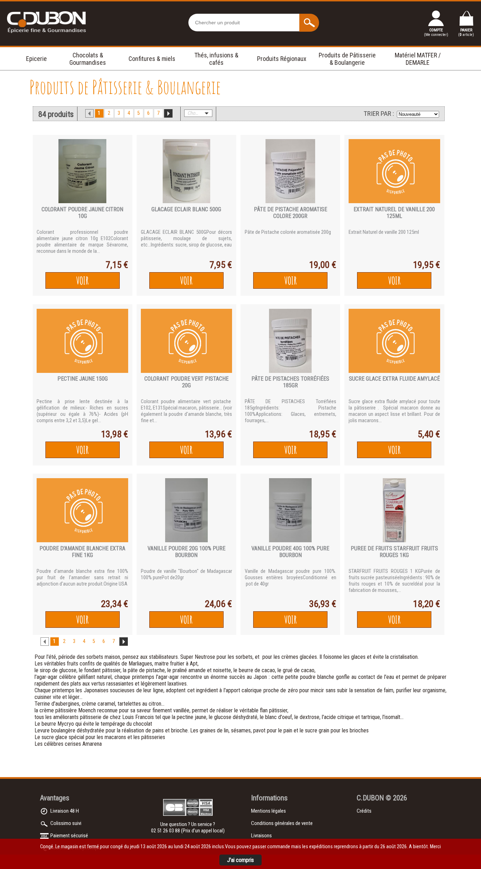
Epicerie (36, 58)
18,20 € (426, 603)
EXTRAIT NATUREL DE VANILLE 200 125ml (394, 212)
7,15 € (117, 264)
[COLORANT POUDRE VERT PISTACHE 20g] (186, 341)
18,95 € (322, 434)
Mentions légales (268, 811)
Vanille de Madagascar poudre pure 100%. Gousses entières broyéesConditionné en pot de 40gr (290, 577)
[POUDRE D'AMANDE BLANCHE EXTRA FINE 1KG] (82, 510)
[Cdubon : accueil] (46, 33)
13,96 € (218, 434)
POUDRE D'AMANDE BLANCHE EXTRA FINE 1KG (82, 551)
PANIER (466, 32)
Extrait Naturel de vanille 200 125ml (384, 232)
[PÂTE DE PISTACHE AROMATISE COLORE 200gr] (290, 171)
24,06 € (218, 603)
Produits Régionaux (281, 58)
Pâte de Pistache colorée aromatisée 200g (288, 232)
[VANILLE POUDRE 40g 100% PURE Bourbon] (290, 510)
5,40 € (429, 434)
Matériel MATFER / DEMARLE (418, 58)
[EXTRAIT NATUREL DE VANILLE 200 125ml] (394, 171)
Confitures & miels (152, 58)
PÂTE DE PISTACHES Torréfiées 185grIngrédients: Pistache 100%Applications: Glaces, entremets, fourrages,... (290, 411)
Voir (82, 280)
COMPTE (436, 32)
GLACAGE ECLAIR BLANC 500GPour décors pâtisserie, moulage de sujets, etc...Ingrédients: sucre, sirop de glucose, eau (186, 238)
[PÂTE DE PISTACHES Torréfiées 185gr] (290, 341)
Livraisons (261, 835)
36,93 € (322, 603)
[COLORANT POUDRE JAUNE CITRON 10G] (82, 171)
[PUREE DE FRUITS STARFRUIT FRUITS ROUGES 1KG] (394, 510)
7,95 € (221, 264)
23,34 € (114, 603)
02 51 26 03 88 (166, 830)
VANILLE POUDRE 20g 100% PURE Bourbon (186, 551)
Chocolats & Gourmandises (87, 58)
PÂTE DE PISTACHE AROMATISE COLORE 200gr (290, 212)
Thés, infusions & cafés (216, 58)
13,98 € (114, 434)
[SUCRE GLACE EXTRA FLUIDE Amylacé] (394, 341)
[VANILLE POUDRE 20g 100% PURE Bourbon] (186, 510)
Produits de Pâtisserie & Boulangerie (347, 58)
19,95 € (426, 264)
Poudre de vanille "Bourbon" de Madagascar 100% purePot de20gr (186, 574)
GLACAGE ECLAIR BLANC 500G (186, 209)
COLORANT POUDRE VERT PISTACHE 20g (186, 382)
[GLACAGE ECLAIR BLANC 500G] (186, 171)
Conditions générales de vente (282, 823)
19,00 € (322, 264)
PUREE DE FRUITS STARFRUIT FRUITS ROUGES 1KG (394, 551)
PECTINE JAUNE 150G (82, 378)
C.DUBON (370, 798)
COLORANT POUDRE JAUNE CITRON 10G (82, 212)
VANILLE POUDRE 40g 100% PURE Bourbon (290, 551)
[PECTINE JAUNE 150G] (82, 341)
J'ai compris (240, 860)
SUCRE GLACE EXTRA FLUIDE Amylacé (394, 378)
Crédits (364, 811)
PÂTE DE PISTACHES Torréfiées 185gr (290, 382)
